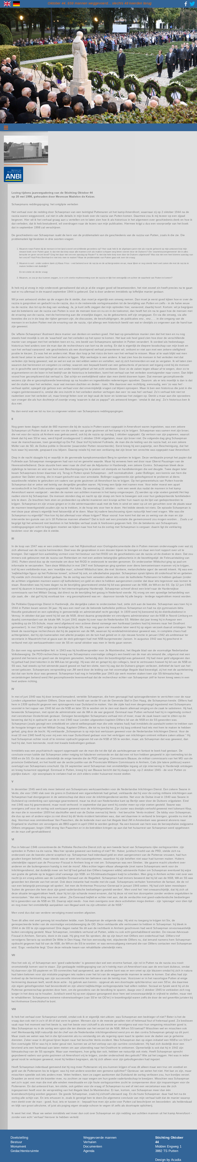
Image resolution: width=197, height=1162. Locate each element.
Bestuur (16, 1142)
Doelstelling (19, 1137)
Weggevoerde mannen (100, 1137)
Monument (18, 1146)
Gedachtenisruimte (25, 1151)
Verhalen (89, 1142)
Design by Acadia (168, 1160)
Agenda (88, 1151)
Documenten (92, 1146)
